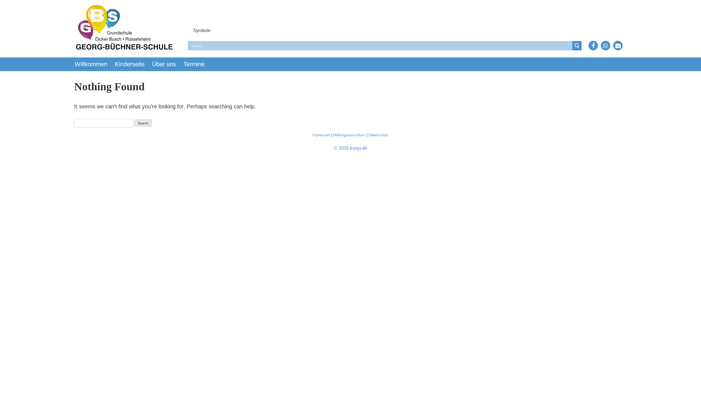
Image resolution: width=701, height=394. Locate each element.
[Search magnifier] (577, 45)
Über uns (164, 64)
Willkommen (91, 64)
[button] (593, 45)
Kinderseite (130, 64)
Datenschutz (379, 135)
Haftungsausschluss (349, 135)
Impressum (321, 135)
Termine (194, 64)
